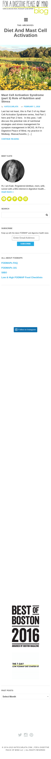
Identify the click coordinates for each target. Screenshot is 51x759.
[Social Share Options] (6, 376)
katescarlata (11, 107)
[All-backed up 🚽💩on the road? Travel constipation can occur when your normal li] (25, 400)
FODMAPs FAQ (9, 263)
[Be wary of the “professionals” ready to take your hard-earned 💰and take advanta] (25, 356)
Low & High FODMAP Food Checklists (21, 277)
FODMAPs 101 (9, 268)
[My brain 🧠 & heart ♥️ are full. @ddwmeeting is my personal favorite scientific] (25, 489)
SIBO (4, 272)
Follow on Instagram (27, 330)
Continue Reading (10, 139)
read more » (7, 192)
